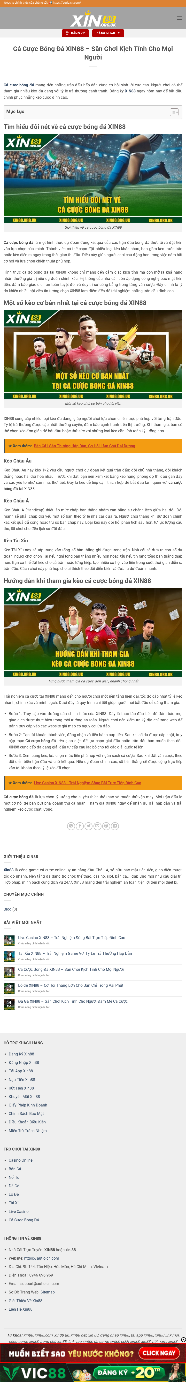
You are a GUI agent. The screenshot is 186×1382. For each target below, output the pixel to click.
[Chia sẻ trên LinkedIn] (115, 826)
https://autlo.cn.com (41, 1258)
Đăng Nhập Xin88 (24, 1062)
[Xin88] (93, 18)
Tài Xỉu (15, 1203)
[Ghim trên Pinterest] (106, 826)
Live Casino (19, 1211)
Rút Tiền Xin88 (21, 1088)
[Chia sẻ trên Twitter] (89, 826)
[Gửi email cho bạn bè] (97, 826)
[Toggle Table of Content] (171, 112)
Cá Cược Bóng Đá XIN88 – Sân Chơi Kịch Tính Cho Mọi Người (71, 969)
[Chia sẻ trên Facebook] (80, 826)
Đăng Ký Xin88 (21, 1054)
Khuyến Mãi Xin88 (24, 1096)
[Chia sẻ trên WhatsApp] (71, 826)
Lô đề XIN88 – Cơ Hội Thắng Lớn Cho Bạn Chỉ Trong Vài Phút (70, 985)
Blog (7, 909)
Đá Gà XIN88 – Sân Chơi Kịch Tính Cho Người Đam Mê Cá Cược (73, 1001)
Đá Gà (14, 1186)
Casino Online (20, 1160)
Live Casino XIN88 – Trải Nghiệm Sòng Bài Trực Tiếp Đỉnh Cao (71, 937)
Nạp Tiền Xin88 (22, 1079)
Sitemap (47, 1292)
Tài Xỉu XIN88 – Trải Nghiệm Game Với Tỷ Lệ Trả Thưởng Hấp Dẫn (75, 953)
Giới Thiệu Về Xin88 (25, 1301)
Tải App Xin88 (21, 1071)
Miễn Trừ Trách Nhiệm (28, 1130)
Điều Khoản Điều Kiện (27, 1122)
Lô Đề (14, 1194)
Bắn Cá (15, 1169)
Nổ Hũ (14, 1177)
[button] (179, 18)
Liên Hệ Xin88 (20, 1309)
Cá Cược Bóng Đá (24, 1220)
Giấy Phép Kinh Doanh (28, 1105)
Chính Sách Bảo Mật (26, 1113)
